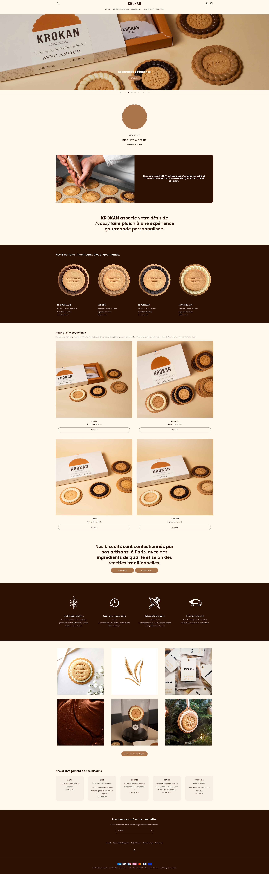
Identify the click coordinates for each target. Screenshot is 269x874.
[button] (58, 3)
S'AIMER (94, 421)
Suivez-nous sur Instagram (134, 754)
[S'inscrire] (151, 830)
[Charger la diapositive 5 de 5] (138, 92)
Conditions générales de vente (168, 868)
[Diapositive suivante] (143, 92)
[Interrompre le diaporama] (148, 92)
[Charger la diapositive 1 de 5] (125, 92)
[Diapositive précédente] (120, 92)
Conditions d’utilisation (151, 868)
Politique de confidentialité (135, 868)
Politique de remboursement (118, 868)
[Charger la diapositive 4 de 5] (135, 92)
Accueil (108, 843)
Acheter (94, 430)
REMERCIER (175, 519)
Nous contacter (148, 843)
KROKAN (99, 868)
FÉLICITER (175, 421)
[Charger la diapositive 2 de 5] (128, 92)
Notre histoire (146, 570)
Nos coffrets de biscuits (121, 843)
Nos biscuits (122, 570)
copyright (105, 868)
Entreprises (159, 843)
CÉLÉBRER (134, 78)
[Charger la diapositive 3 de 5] (131, 92)
